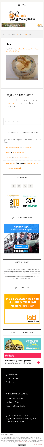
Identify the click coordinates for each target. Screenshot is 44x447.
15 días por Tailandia (14, 398)
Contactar (10, 382)
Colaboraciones (12, 378)
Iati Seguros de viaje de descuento (18, 147)
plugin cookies (38, 444)
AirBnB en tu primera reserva (17, 158)
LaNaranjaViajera (22, 16)
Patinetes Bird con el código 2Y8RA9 (22, 163)
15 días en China (12, 402)
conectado (11, 103)
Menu (23, 5)
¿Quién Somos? (12, 374)
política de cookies (23, 441)
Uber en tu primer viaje (15, 152)
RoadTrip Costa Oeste (15, 406)
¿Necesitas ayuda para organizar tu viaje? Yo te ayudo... (21, 419)
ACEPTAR (22, 445)
